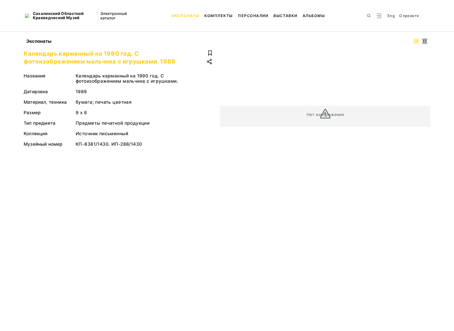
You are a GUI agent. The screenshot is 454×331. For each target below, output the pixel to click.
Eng (391, 15)
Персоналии (253, 15)
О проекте (409, 15)
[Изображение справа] (416, 41)
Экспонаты (185, 15)
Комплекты (218, 15)
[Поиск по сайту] (368, 15)
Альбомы (314, 15)
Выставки (285, 15)
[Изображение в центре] (424, 41)
